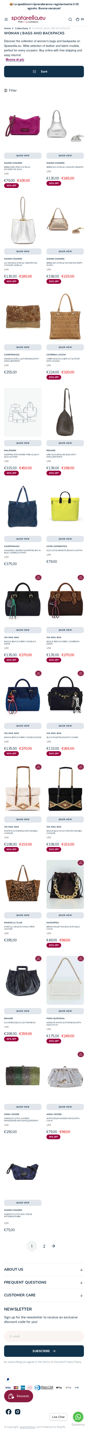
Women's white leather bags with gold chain (63, 1023)
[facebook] (8, 1411)
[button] (6, 19)
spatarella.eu (27, 1427)
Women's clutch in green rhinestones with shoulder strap (21, 1119)
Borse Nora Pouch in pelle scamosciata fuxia (17, 168)
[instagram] (17, 1411)
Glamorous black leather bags (19, 1022)
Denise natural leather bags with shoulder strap (21, 360)
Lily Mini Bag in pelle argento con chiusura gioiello (20, 264)
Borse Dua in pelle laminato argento (64, 167)
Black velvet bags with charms (62, 737)
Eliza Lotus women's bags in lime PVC (64, 550)
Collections (21, 28)
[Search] (70, 19)
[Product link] (23, 124)
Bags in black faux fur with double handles (64, 832)
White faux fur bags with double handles (21, 832)
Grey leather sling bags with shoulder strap (61, 455)
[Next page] (56, 1246)
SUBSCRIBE (41, 1351)
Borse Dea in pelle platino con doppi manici (64, 264)
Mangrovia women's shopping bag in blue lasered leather (22, 551)
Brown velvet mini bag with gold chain (63, 928)
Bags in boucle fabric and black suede (20, 642)
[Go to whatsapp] (78, 1417)
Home (7, 28)
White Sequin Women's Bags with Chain (63, 1119)
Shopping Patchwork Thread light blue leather (21, 455)
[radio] (6, 174)
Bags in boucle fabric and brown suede (62, 642)
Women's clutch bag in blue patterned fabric (18, 1215)
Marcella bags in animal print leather (19, 928)
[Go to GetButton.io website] (78, 1424)
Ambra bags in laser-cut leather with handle (63, 360)
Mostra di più (15, 59)
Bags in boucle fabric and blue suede (22, 737)
